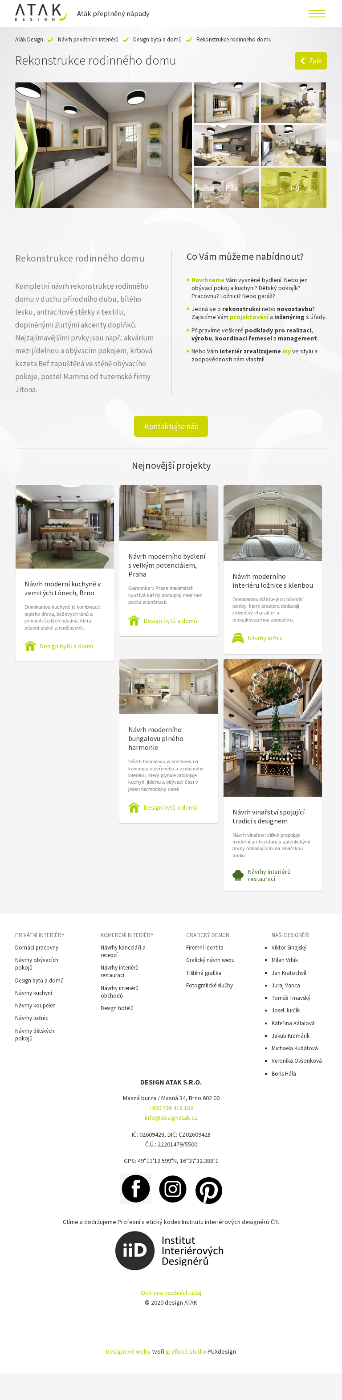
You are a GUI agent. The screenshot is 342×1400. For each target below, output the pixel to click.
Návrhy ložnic (265, 638)
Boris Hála (284, 1073)
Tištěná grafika (203, 973)
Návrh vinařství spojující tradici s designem (268, 816)
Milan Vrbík (285, 960)
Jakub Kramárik (290, 1036)
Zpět (315, 61)
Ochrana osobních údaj (171, 1293)
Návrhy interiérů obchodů (119, 991)
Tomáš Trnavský (291, 998)
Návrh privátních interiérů (88, 39)
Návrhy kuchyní (33, 993)
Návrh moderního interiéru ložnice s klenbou (272, 580)
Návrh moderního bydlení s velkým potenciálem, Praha (166, 565)
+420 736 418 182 (171, 1108)
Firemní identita (205, 947)
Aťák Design (29, 39)
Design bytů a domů (157, 39)
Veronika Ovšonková (297, 1060)
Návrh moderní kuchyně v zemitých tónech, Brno (62, 588)
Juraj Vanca (286, 985)
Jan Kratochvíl (289, 973)
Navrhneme (207, 280)
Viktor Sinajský (289, 947)
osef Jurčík (287, 1010)
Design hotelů (117, 1008)
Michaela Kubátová (295, 1048)
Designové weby (128, 1351)
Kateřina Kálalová (293, 1023)
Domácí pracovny (36, 947)
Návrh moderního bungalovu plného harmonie (155, 738)
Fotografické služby (209, 985)
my (286, 351)
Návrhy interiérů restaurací (269, 875)
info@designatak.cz (171, 1117)
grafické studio (186, 1351)
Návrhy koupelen (35, 1005)
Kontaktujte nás (171, 426)
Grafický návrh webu (210, 960)
